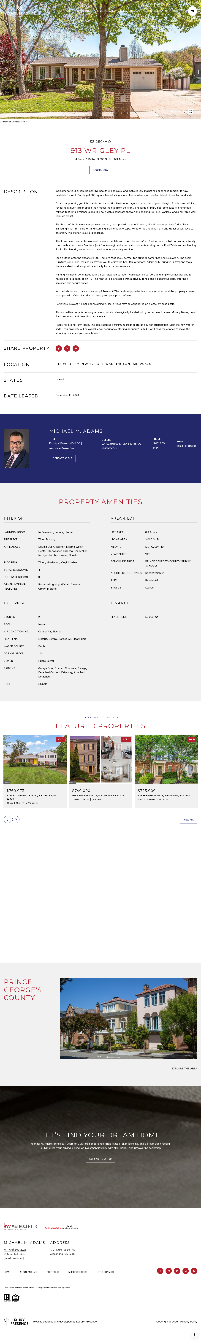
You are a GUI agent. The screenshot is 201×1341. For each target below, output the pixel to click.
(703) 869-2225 (159, 446)
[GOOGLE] (185, 1271)
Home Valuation (106, 11)
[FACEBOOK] (160, 1271)
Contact (171, 11)
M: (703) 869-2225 (15, 1249)
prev (11, 111)
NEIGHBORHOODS (77, 1272)
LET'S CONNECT (105, 1272)
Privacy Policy (188, 1321)
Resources (151, 11)
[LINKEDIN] (177, 1271)
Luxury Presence (86, 1321)
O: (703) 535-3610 (14, 1253)
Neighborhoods (130, 11)
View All (188, 819)
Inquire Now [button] (100, 170)
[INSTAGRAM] (169, 1271)
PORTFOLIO (53, 1272)
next (20, 111)
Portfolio (65, 11)
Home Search (84, 11)
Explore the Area (184, 1068)
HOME (7, 1272)
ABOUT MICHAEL (28, 1272)
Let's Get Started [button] (100, 1158)
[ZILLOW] (194, 1271)
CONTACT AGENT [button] (62, 458)
